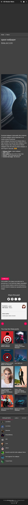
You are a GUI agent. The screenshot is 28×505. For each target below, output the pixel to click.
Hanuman (7, 430)
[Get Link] (15, 299)
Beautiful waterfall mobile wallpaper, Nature (15, 452)
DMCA (15, 500)
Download (5, 278)
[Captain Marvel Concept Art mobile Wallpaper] (21, 337)
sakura (7, 447)
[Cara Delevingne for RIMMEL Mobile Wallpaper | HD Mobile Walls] (7, 377)
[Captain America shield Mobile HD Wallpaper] (7, 355)
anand (10, 306)
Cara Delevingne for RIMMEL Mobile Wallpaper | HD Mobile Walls (6, 391)
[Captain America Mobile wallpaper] (7, 337)
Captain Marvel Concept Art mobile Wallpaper (20, 346)
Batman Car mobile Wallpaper (19, 409)
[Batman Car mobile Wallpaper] (21, 401)
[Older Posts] (25, 323)
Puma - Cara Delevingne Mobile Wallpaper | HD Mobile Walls (20, 391)
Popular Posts (6, 418)
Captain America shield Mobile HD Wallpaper (7, 364)
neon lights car (18, 363)
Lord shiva (7, 426)
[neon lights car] (21, 355)
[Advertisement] (14, 18)
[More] (19, 299)
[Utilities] (26, 1)
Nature (2, 145)
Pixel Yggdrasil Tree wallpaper (12, 456)
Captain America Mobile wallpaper (5, 345)
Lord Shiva (7, 421)
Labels (16, 418)
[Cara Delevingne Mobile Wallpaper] (7, 401)
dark (6, 439)
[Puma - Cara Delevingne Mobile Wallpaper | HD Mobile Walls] (21, 377)
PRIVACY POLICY (20, 500)
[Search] (21, 1)
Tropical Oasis (8, 461)
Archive (24, 418)
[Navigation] (1, 1)
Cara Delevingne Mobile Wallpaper (7, 409)
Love (6, 443)
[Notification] (24, 1)
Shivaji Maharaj (8, 434)
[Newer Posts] (2, 323)
